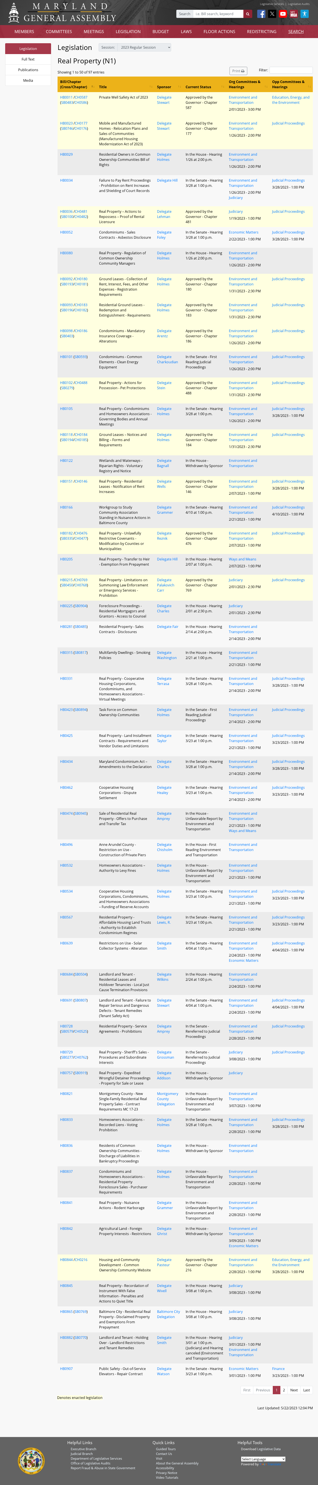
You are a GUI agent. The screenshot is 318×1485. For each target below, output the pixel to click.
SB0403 (67, 336)
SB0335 (67, 538)
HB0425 (66, 735)
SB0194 (67, 439)
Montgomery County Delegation (167, 1098)
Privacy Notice (166, 1473)
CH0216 (81, 1259)
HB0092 (66, 279)
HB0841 (66, 1202)
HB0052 (66, 232)
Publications (28, 69)
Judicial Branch (82, 1453)
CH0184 (81, 434)
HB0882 (66, 1337)
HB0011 (66, 97)
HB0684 (66, 974)
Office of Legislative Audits (90, 1463)
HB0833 (66, 1119)
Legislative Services (272, 4)
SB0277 (67, 1057)
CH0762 (80, 1057)
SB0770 (81, 1337)
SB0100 (67, 216)
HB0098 (66, 330)
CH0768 (80, 585)
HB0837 (66, 1171)
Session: (108, 47)
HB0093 (66, 304)
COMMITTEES (59, 31)
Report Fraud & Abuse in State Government (103, 1468)
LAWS (186, 31)
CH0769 (81, 580)
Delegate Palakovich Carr (165, 585)
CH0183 (81, 304)
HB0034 (66, 180)
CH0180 (81, 279)
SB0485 (81, 626)
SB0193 (67, 284)
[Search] (247, 14)
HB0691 (66, 1000)
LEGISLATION (128, 31)
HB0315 (66, 652)
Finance (278, 1368)
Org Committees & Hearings (244, 84)
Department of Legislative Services (96, 1458)
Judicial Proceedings (288, 123)
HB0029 (66, 154)
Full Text (28, 59)
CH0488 (81, 382)
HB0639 (66, 943)
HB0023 (66, 123)
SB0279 (67, 388)
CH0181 (80, 284)
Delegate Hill (167, 180)
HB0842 (66, 1228)
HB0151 (66, 481)
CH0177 (81, 123)
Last (306, 1390)
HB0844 (66, 1259)
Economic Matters (244, 232)
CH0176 (80, 128)
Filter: (263, 70)
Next (294, 1390)
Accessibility (165, 1468)
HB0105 (66, 408)
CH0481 (81, 211)
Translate (274, 1464)
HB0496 (66, 844)
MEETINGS (94, 31)
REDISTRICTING (261, 31)
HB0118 (66, 434)
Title (103, 87)
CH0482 (80, 216)
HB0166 (66, 507)
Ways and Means (242, 559)
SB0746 (67, 128)
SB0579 (67, 1031)
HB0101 (66, 356)
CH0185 (80, 439)
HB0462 (66, 787)
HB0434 (66, 761)
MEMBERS (24, 31)
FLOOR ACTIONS (219, 31)
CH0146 (81, 481)
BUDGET (161, 31)
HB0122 (66, 460)
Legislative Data (269, 1449)
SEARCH (296, 31)
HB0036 (66, 211)
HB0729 (66, 1052)
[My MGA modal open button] (293, 14)
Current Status (198, 87)
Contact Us (164, 1453)
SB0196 (67, 310)
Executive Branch (83, 1449)
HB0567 (66, 917)
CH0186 (81, 330)
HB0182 (66, 533)
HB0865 (66, 1311)
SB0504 (81, 974)
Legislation (28, 48)
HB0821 (66, 1093)
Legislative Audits (299, 4)
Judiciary (236, 197)
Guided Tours (166, 1449)
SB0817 (81, 652)
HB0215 (66, 580)
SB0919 (81, 1073)
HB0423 (66, 709)
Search (184, 13)
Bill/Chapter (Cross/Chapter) (73, 84)
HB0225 (66, 605)
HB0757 (66, 1073)
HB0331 (66, 678)
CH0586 (80, 102)
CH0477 (80, 538)
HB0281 (66, 626)
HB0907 (66, 1368)
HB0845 (66, 1285)
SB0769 (81, 1311)
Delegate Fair (167, 626)
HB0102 (66, 382)
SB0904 (81, 605)
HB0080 (66, 253)
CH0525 (80, 1031)
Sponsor (164, 87)
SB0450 (67, 585)
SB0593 (81, 356)
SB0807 (81, 1000)
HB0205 (66, 559)
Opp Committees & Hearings (288, 84)
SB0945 (81, 813)
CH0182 (80, 310)
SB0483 (67, 102)
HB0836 (66, 1145)
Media (28, 80)
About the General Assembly (177, 1463)
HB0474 (66, 813)
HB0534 (66, 891)
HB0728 (66, 1026)
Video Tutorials (167, 1477)
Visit (159, 1458)
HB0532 (66, 865)
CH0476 (81, 533)
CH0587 (81, 97)
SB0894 (81, 709)
